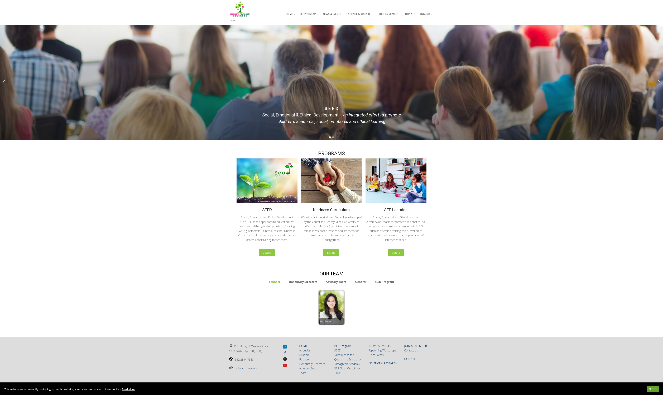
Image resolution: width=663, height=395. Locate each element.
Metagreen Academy (347, 364)
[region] (331, 82)
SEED (337, 350)
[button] (3, 82)
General (360, 282)
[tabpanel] (331, 307)
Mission (304, 355)
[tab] (275, 282)
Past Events (376, 355)
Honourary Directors (303, 282)
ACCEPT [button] (653, 389)
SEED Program (384, 282)
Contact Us (411, 350)
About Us (305, 350)
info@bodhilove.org (245, 368)
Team (302, 373)
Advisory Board (336, 282)
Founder (274, 282)
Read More (128, 389)
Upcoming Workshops (382, 350)
